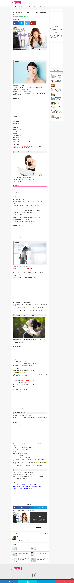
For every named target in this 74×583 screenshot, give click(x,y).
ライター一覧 (45, 6)
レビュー (37, 6)
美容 (19, 6)
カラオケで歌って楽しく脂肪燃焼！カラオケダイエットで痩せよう (25, 484)
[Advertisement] (30, 497)
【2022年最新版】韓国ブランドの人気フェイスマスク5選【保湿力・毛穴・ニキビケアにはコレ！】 (56, 29)
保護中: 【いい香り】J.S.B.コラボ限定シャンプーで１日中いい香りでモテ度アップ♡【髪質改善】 (56, 33)
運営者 (41, 6)
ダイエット (25, 6)
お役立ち (16, 6)
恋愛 (29, 6)
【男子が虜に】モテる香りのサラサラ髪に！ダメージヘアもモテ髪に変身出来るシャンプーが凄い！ (56, 36)
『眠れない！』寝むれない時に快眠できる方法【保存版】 (23, 488)
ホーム (12, 6)
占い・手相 (33, 6)
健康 (22, 6)
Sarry (27, 16)
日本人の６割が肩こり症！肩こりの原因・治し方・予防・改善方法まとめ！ (27, 486)
